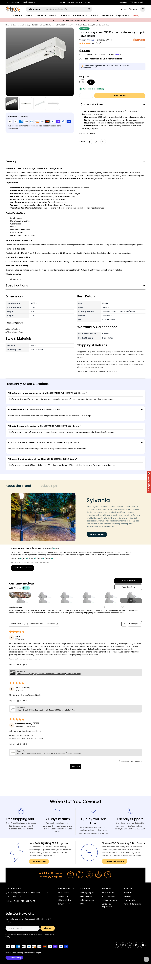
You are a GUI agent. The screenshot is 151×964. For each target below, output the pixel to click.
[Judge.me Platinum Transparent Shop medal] (79, 874)
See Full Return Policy (108, 371)
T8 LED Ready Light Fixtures (43, 25)
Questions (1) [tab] (52, 624)
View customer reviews (22, 568)
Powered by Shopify (32, 952)
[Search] (89, 9)
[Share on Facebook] (89, 141)
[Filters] (124, 623)
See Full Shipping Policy (87, 371)
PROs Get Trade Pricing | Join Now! (20, 2)
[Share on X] (96, 141)
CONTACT (123, 2)
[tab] (18, 486)
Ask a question (128, 587)
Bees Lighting (17, 952)
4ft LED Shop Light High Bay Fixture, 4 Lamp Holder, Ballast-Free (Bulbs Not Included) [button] (49, 753)
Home (8, 25)
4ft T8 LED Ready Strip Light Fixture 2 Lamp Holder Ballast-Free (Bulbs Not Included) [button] (49, 674)
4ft (91, 82)
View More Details (87, 133)
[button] (53, 20)
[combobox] (59, 9)
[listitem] (20, 595)
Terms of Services (37, 934)
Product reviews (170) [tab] (19, 624)
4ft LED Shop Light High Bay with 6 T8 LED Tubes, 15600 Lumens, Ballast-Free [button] (46, 710)
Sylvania (90, 40)
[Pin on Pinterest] (103, 141)
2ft (83, 82)
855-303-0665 (136, 2)
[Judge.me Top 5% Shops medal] (98, 874)
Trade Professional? (102, 58)
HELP (115, 2)
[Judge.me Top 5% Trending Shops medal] (107, 874)
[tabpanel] (75, 517)
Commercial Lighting (21, 25)
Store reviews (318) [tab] (37, 624)
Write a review (128, 581)
